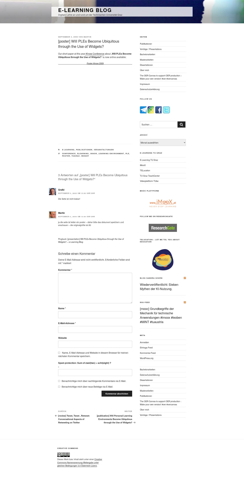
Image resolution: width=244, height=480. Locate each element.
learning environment (111, 153)
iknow (93, 153)
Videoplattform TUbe (149, 181)
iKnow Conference (94, 53)
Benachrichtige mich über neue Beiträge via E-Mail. (87, 386)
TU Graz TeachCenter (150, 175)
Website (62, 337)
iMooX (143, 165)
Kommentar (65, 269)
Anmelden (144, 342)
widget (85, 156)
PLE (127, 153)
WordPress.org (146, 358)
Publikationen (84, 150)
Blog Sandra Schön (151, 278)
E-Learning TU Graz (149, 159)
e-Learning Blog (85, 10)
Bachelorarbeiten (147, 54)
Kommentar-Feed (148, 352)
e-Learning (68, 150)
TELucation (145, 170)
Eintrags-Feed (146, 347)
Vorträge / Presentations (151, 49)
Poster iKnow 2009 (95, 63)
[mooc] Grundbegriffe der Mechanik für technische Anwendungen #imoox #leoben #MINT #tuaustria (161, 315)
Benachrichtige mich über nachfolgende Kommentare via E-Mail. (94, 381)
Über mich (144, 70)
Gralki (61, 189)
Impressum (145, 84)
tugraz (76, 156)
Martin (87, 37)
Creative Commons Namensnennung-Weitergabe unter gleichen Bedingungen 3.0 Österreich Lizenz (79, 462)
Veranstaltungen (104, 150)
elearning (83, 153)
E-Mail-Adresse (67, 323)
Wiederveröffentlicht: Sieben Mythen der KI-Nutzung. (159, 286)
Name (62, 308)
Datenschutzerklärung (150, 89)
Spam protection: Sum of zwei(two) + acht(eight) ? (84, 362)
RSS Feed (145, 302)
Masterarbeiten (146, 59)
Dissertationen (146, 64)
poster (66, 156)
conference (69, 153)
